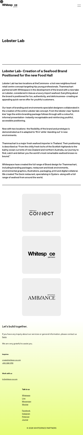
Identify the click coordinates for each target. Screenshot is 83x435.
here (4, 337)
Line (24, 398)
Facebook (26, 411)
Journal (25, 420)
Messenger (26, 401)
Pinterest (25, 417)
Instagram (26, 414)
